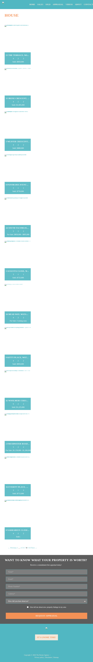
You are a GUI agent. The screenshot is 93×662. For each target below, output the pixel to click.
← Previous (12, 548)
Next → (34, 548)
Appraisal (58, 4)
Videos (69, 4)
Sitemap (56, 657)
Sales (40, 4)
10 (30, 548)
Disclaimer (48, 657)
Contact (88, 4)
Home (32, 4)
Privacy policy (39, 657)
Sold (47, 4)
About (78, 4)
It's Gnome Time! (46, 637)
